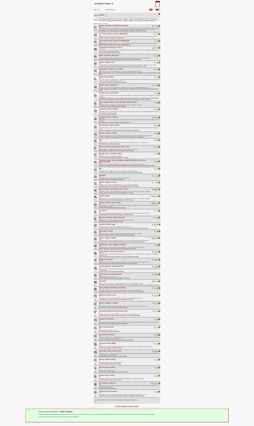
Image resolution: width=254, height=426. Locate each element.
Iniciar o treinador (66, 411)
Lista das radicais (133, 406)
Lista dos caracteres (121, 406)
